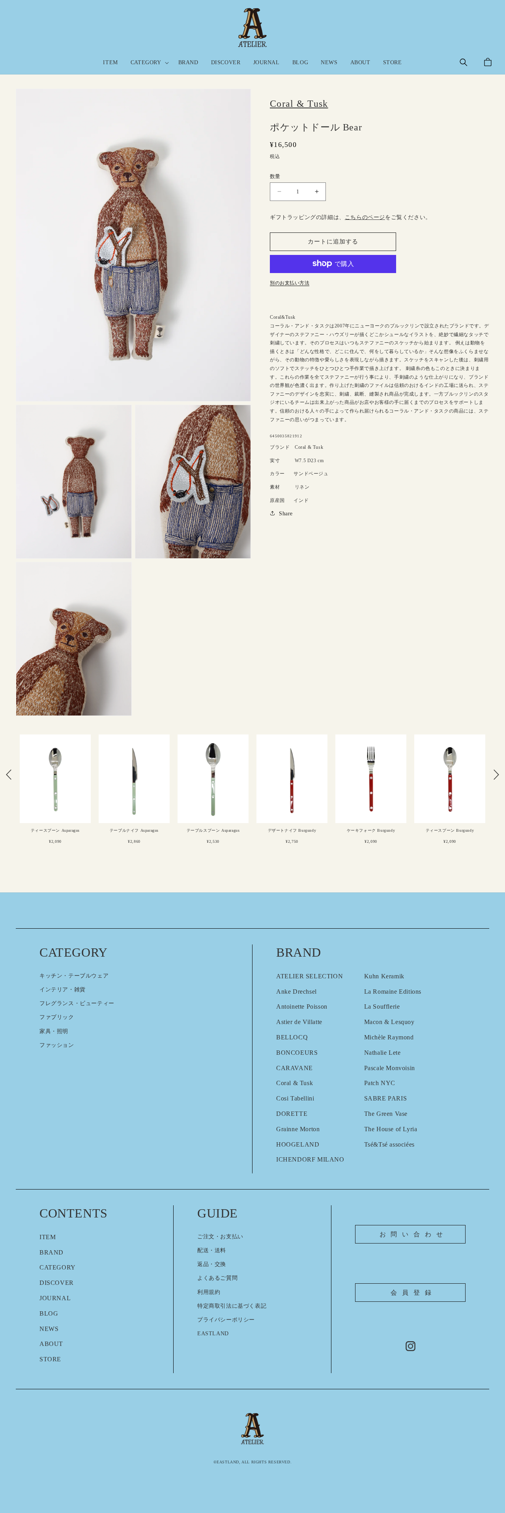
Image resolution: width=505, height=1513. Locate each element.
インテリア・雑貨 (62, 990)
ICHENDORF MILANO (310, 1159)
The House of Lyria (390, 1129)
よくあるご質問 (217, 1278)
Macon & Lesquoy (389, 1022)
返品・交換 (211, 1264)
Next (496, 775)
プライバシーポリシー (226, 1320)
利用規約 (208, 1292)
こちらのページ (365, 217)
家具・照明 (53, 1031)
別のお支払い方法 (289, 282)
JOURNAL (55, 1298)
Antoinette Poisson (301, 1006)
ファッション (56, 1045)
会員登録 (413, 1292)
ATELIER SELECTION (309, 976)
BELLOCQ (292, 1037)
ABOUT (51, 1343)
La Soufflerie (382, 1006)
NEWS (48, 1328)
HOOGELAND (297, 1144)
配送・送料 (211, 1250)
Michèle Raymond (389, 1037)
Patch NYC (379, 1083)
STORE (50, 1359)
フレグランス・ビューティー (76, 1003)
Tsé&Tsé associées (389, 1144)
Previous (8, 775)
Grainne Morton (298, 1129)
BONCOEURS (297, 1052)
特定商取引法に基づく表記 (231, 1306)
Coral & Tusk (294, 1083)
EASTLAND (213, 1333)
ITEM (47, 1237)
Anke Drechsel (296, 991)
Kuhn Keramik (384, 976)
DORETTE (291, 1113)
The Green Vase (386, 1113)
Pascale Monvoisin (389, 1068)
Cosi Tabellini (295, 1098)
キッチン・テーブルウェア (73, 976)
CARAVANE (294, 1068)
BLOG (48, 1313)
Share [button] (286, 513)
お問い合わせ (414, 1234)
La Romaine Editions (392, 991)
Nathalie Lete (382, 1052)
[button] (148, 62)
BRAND (51, 1252)
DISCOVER (56, 1282)
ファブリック (56, 1017)
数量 (275, 176)
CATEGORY (57, 1267)
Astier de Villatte (299, 1022)
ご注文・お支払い (220, 1237)
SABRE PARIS (385, 1098)
